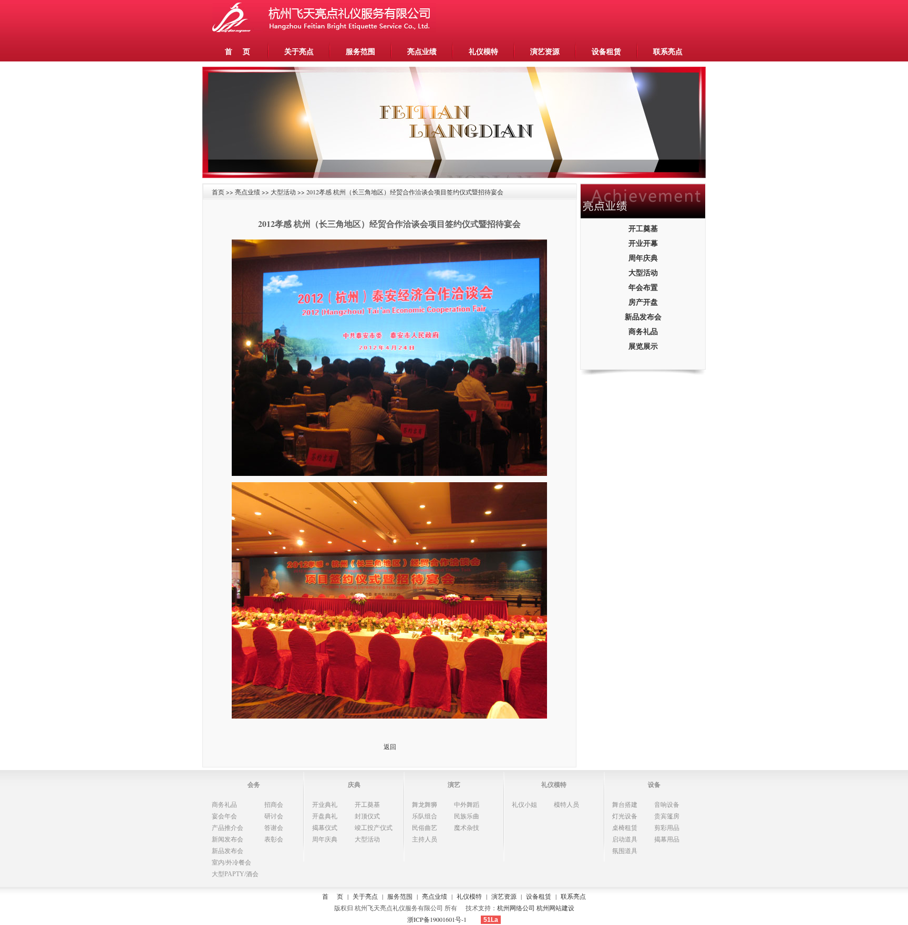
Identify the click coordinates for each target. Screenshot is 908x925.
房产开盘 (643, 301)
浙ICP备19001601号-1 (437, 919)
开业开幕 (643, 242)
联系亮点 (668, 51)
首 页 (237, 51)
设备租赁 (606, 51)
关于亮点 (299, 51)
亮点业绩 (422, 51)
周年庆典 (643, 257)
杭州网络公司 (516, 907)
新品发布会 (643, 316)
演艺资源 (545, 51)
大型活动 (643, 272)
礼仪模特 (483, 51)
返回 (390, 746)
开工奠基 (643, 228)
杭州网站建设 (555, 907)
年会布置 (643, 287)
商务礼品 (643, 331)
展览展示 (643, 345)
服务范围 (360, 51)
